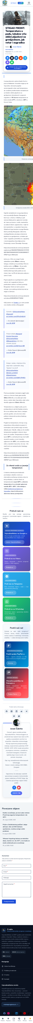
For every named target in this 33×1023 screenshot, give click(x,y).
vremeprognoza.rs (10, 1004)
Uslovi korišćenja (9, 966)
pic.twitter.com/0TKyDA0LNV (16, 316)
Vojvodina (9, 49)
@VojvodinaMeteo (19, 312)
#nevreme (14, 336)
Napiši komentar (9, 884)
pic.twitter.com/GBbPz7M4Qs (15, 378)
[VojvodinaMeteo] (5, 3)
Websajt (6, 878)
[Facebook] (8, 58)
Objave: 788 (16, 793)
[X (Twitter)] (12, 58)
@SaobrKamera (11, 375)
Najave (14, 3)
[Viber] (8, 62)
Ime (5, 866)
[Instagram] (8, 1013)
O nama (6, 975)
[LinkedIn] (16, 58)
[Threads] (12, 1013)
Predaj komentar (9, 901)
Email (5, 872)
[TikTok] (28, 1013)
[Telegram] (25, 58)
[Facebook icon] (14, 787)
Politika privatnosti (10, 970)
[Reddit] (21, 58)
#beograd (19, 334)
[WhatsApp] (12, 62)
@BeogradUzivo (11, 341)
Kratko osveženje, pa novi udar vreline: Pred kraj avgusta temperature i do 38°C (16, 815)
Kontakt (6, 979)
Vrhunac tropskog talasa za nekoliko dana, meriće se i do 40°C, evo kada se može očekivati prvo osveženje (16, 841)
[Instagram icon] (19, 787)
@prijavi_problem (12, 373)
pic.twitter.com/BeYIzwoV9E (15, 346)
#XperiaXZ (9, 314)
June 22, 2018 (10, 323)
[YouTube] (24, 1013)
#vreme (8, 336)
